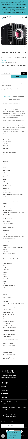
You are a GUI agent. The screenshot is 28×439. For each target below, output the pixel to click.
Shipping (3, 62)
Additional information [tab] (18, 96)
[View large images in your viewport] (24, 46)
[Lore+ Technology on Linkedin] (6, 382)
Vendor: (3, 57)
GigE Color (12, 85)
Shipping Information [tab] (14, 99)
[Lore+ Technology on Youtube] (2, 382)
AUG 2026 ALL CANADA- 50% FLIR (9, 84)
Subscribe (25, 426)
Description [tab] (7, 96)
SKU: (15, 57)
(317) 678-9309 (11, 416)
